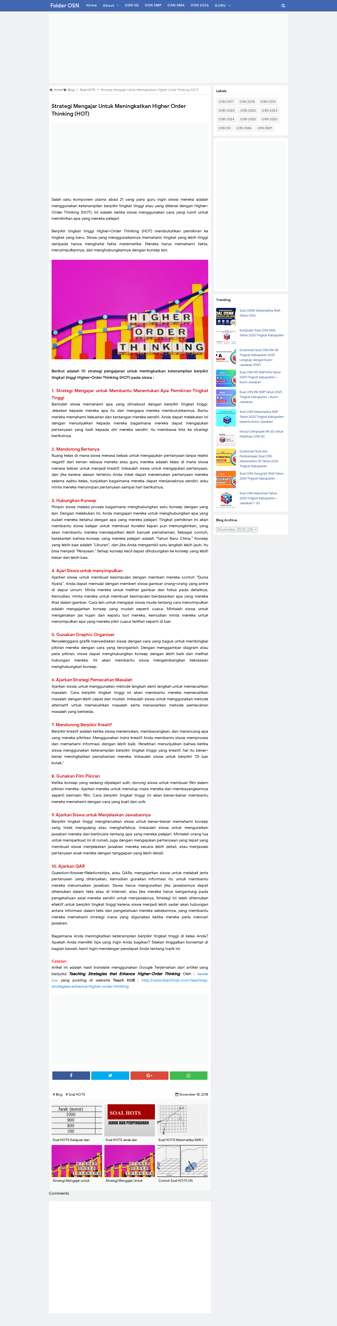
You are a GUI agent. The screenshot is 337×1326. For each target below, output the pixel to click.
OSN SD (225, 128)
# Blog (58, 1094)
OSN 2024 (226, 119)
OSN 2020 (226, 110)
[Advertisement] (168, 48)
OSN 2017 (226, 102)
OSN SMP (265, 128)
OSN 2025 (248, 119)
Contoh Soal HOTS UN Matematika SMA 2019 (175, 1183)
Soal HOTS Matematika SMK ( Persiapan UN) (181, 1142)
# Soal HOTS (75, 1094)
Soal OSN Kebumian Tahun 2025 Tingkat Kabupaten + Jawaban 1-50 (258, 498)
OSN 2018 (247, 102)
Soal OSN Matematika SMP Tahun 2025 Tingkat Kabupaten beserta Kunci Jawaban (262, 417)
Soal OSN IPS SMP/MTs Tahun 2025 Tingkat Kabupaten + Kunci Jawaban (260, 377)
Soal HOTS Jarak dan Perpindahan (121, 1142)
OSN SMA (244, 128)
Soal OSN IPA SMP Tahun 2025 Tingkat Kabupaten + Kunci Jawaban (261, 397)
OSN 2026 (269, 119)
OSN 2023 (269, 110)
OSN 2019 (268, 102)
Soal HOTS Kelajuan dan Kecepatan (71, 1142)
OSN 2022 (248, 110)
